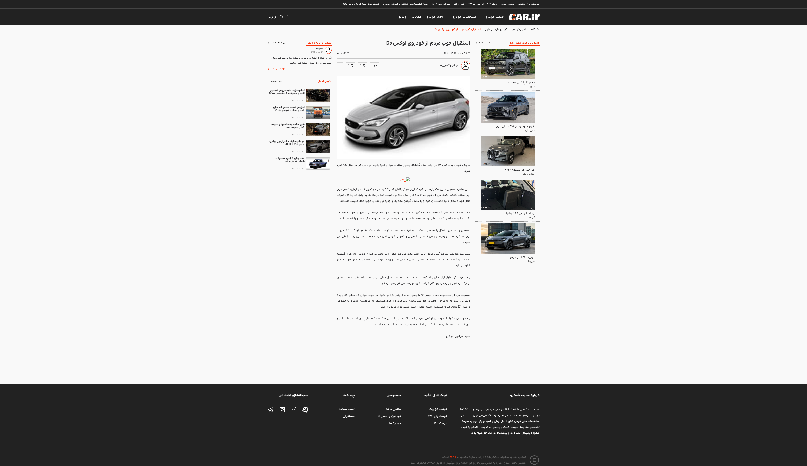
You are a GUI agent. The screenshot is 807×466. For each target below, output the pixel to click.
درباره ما (395, 423)
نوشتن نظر (278, 69)
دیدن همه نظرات (280, 43)
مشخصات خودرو (464, 17)
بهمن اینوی (507, 4)
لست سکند (347, 409)
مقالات (416, 17)
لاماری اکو (458, 4)
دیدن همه (484, 43)
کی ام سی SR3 (441, 4)
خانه (533, 29)
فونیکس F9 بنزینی (529, 4)
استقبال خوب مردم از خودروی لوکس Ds (457, 29)
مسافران (349, 416)
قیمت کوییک (438, 409)
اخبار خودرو (435, 17)
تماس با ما (393, 409)
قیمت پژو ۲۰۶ (437, 416)
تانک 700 (492, 4)
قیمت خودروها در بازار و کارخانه (361, 4)
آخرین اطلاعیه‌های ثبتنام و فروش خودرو (406, 4)
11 (372, 65)
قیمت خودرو (495, 17)
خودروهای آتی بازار (496, 29)
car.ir (453, 457)
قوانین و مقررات (389, 416)
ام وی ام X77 (476, 4)
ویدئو (402, 17)
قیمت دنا (440, 423)
